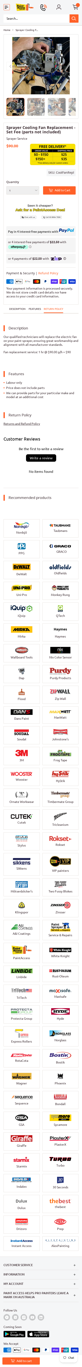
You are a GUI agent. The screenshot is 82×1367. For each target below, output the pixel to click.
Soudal (21, 739)
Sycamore (60, 1124)
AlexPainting (60, 1246)
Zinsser (60, 912)
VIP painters (60, 870)
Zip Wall (60, 698)
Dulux (21, 1208)
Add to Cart (62, 190)
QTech (60, 615)
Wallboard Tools (22, 657)
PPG (21, 553)
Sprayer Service (16, 138)
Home (6, 30)
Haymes (60, 636)
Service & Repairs (60, 935)
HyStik (60, 781)
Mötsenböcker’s (22, 891)
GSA (21, 1124)
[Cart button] (75, 7)
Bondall (60, 1104)
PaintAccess (21, 958)
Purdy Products (60, 678)
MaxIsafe (60, 996)
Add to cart (24, 1361)
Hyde (60, 1018)
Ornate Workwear (21, 802)
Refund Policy (48, 273)
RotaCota (21, 1060)
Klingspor (21, 912)
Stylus (21, 845)
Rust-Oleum (60, 976)
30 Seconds (60, 1187)
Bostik (60, 1062)
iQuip (21, 615)
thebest (60, 1207)
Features (35, 308)
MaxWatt (60, 717)
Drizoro (21, 1229)
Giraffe (21, 1145)
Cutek (21, 822)
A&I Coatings (21, 933)
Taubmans (60, 531)
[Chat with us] (23, 216)
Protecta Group (21, 1018)
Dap (21, 678)
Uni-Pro (21, 595)
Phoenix (60, 1083)
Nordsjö (21, 532)
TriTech (22, 997)
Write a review (41, 458)
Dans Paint (21, 718)
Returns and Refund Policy (21, 424)
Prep (60, 1229)
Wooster (22, 779)
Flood (22, 699)
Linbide (21, 977)
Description (17, 308)
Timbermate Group (60, 802)
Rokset (60, 844)
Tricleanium (60, 824)
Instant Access (21, 1246)
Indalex (22, 1186)
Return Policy (53, 308)
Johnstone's (60, 739)
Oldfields (60, 573)
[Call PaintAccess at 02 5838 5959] (43, 8)
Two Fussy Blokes (60, 891)
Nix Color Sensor (60, 657)
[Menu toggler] (6, 7)
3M (21, 760)
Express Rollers (21, 1041)
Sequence (21, 1103)
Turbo (60, 1165)
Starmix (21, 1166)
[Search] (74, 18)
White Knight (60, 956)
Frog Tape (60, 760)
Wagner (21, 1083)
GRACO (61, 551)
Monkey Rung (60, 595)
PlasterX (60, 1144)
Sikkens (21, 868)
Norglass (60, 1040)
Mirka (21, 636)
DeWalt (21, 574)
